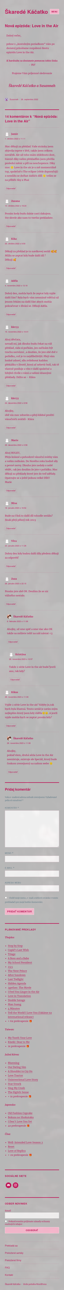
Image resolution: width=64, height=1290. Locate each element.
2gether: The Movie (19, 987)
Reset (11, 1146)
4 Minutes (14, 1008)
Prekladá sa (11, 1245)
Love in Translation (19, 995)
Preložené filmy (13, 1260)
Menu (54, 11)
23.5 (10, 966)
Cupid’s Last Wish (18, 949)
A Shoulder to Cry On (20, 1071)
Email (8, 1210)
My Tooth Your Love (20, 1037)
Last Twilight (16, 979)
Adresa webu (13, 882)
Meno (9, 853)
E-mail (9, 867)
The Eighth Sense (18, 1092)
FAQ (7, 1267)
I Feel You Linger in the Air (23, 991)
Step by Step (15, 945)
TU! (33, 64)
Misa (14, 503)
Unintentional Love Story (23, 1079)
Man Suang (14, 1004)
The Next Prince (17, 970)
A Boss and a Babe (18, 958)
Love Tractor (15, 1075)
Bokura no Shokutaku (21, 1117)
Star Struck (14, 1083)
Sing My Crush (16, 1087)
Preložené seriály (14, 1253)
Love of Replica (17, 1150)
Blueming (13, 1062)
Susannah (14, 99)
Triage (11, 954)
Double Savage (16, 1000)
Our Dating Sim (17, 1067)
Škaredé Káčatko (26, 11)
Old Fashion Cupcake (20, 1113)
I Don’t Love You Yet (20, 1121)
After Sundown (17, 975)
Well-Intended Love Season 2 (25, 1142)
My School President (20, 962)
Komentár (12, 807)
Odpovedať (10, 188)
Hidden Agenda (17, 983)
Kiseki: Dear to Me (19, 1041)
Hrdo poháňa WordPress (35, 1284)
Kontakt (9, 1275)
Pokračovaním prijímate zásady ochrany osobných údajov (27, 1222)
